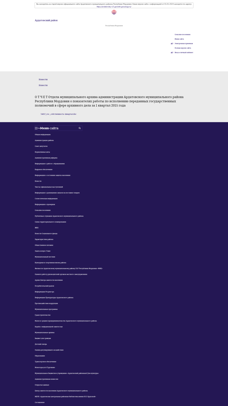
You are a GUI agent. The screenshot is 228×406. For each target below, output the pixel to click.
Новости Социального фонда (46, 233)
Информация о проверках (45, 204)
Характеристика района (44, 239)
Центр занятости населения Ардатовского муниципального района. (61, 391)
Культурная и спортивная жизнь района (50, 263)
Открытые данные (42, 385)
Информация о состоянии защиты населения (52, 175)
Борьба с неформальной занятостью (49, 327)
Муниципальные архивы (44, 332)
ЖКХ (36, 228)
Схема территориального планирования (50, 222)
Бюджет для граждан (43, 338)
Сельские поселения (182, 34)
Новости (43, 79)
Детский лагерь (41, 344)
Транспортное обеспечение (45, 362)
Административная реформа (46, 158)
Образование (40, 356)
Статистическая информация (46, 199)
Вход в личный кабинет (184, 52)
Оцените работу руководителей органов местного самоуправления (61, 274)
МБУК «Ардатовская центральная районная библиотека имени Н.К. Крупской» (65, 397)
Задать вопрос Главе (42, 251)
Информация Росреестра (44, 292)
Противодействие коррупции (46, 303)
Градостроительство (43, 315)
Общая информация (43, 135)
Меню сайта (179, 39)
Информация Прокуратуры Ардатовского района (54, 298)
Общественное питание (44, 245)
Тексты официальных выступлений (49, 187)
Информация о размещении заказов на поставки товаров (57, 193)
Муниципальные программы (46, 309)
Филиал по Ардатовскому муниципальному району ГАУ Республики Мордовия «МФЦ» (69, 268)
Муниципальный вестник (45, 257)
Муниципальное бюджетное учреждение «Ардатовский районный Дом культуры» (67, 373)
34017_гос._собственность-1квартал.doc (58, 114)
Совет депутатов (41, 146)
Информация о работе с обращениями (50, 164)
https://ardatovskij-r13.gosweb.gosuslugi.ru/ (114, 6)
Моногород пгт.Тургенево (45, 367)
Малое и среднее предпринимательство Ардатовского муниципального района (66, 321)
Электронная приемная (184, 43)
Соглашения (39, 402)
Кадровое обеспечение (43, 169)
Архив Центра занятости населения (49, 280)
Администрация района (44, 140)
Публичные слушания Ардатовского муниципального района (59, 216)
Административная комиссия (46, 379)
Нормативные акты (42, 152)
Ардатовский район (46, 20)
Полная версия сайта (183, 48)
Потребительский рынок (44, 286)
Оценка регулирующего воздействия (49, 350)
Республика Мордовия (114, 26)
